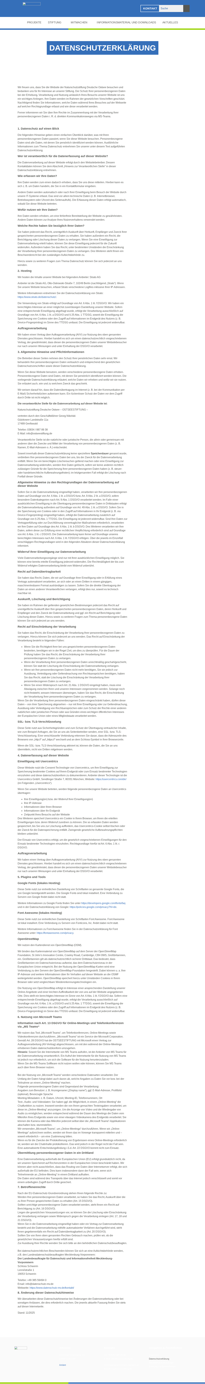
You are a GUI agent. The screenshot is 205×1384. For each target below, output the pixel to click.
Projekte (34, 22)
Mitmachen (79, 22)
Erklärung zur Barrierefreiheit (162, 1366)
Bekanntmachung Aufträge (161, 1362)
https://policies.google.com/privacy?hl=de (93, 907)
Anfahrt (62, 1365)
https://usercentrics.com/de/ (111, 779)
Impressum (154, 1355)
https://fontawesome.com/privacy (55, 933)
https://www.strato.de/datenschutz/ (37, 297)
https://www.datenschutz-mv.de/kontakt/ (52, 1287)
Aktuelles (170, 22)
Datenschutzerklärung (159, 1359)
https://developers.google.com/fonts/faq (103, 903)
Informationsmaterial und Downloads (126, 22)
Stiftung (55, 22)
